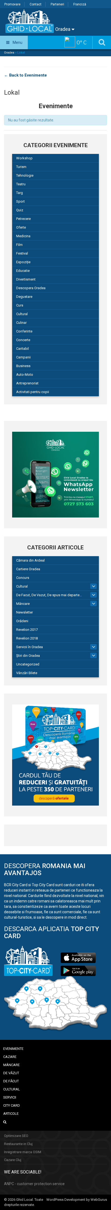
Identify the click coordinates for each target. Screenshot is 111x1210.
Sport (20, 201)
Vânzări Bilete (26, 673)
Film (19, 245)
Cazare (9, 1057)
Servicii (9, 1097)
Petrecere (23, 219)
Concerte (23, 340)
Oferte (21, 227)
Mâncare (23, 604)
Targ (19, 193)
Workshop (24, 158)
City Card (11, 1105)
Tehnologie (24, 175)
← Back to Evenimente (25, 75)
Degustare (24, 297)
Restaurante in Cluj (18, 1144)
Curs (19, 305)
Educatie (23, 271)
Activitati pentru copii (32, 392)
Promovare (12, 4)
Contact (35, 4)
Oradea (63, 29)
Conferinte (24, 331)
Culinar (21, 323)
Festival (22, 253)
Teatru (21, 184)
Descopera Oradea (31, 288)
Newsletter (24, 612)
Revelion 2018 (27, 638)
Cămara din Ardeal (30, 560)
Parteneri (57, 4)
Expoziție (23, 262)
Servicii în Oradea (29, 647)
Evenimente (13, 1049)
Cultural (22, 314)
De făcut (11, 1081)
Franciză (79, 4)
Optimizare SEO (16, 1136)
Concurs (22, 578)
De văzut (11, 1073)
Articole (11, 1114)
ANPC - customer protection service (34, 1184)
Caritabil (22, 349)
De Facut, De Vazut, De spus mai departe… (49, 595)
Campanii (23, 357)
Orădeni (22, 621)
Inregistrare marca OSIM (22, 1152)
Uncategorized (27, 664)
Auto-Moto (24, 374)
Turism (21, 167)
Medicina (23, 236)
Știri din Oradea (28, 656)
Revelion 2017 (27, 630)
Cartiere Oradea (28, 569)
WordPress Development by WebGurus (76, 1200)
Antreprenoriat (27, 383)
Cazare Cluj (12, 1160)
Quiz (19, 210)
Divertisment (26, 279)
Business (23, 366)
